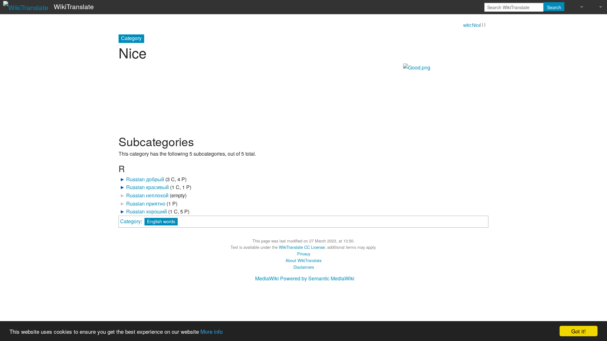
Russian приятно (145, 203)
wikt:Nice (472, 25)
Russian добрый (145, 179)
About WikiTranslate (303, 261)
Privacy (303, 254)
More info (211, 331)
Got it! (578, 331)
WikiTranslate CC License (302, 248)
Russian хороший (146, 211)
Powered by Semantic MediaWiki (317, 278)
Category (130, 221)
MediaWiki (267, 278)
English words (161, 221)
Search (554, 7)
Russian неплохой (147, 195)
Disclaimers (303, 267)
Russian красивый (147, 187)
